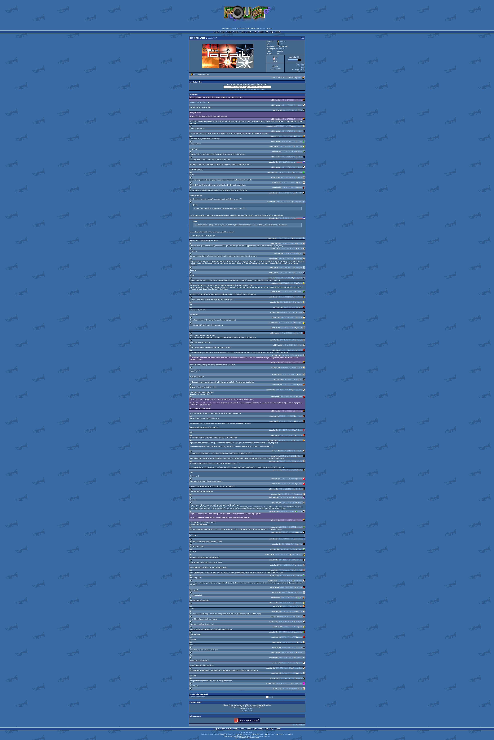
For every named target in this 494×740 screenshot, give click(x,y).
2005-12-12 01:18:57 (287, 479)
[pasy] (304, 374)
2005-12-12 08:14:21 (288, 494)
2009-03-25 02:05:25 (286, 658)
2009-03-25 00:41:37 (288, 647)
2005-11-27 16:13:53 (288, 157)
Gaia (300, 642)
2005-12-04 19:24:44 (283, 390)
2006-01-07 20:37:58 (286, 570)
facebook (236, 89)
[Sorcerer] (304, 560)
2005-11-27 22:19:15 (286, 218)
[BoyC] (304, 503)
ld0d (300, 544)
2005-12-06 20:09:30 (286, 416)
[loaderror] (304, 297)
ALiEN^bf (299, 273)
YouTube (301, 69)
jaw (301, 345)
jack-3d (299, 678)
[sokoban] (304, 632)
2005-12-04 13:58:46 (289, 385)
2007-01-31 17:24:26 (289, 627)
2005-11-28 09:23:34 (284, 278)
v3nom (299, 479)
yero (300, 355)
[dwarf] (304, 637)
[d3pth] (304, 367)
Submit (277, 32)
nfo (302, 38)
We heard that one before (198, 102)
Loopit (210, 38)
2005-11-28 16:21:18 (286, 323)
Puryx (300, 283)
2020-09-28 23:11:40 (283, 683)
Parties (236, 32)
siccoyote (299, 622)
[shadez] (304, 302)
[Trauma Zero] (304, 390)
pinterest (247, 89)
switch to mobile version (247, 732)
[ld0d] (304, 544)
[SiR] (304, 689)
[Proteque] (304, 268)
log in (295, 725)
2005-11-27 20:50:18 (286, 193)
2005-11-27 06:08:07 (283, 126)
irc (292, 734)
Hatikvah (299, 162)
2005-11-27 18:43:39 (287, 177)
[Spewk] (304, 527)
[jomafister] (304, 497)
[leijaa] (304, 532)
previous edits (247, 710)
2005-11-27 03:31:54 (288, 100)
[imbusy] (304, 549)
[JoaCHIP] (304, 193)
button (300, 653)
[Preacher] (304, 147)
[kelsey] (304, 131)
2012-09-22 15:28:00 (288, 673)
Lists (255, 32)
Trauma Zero (297, 390)
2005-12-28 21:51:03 (287, 565)
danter (300, 141)
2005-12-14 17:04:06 (287, 520)
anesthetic (298, 580)
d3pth (300, 367)
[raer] (304, 385)
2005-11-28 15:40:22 (288, 317)
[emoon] (304, 243)
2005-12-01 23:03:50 (289, 355)
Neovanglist (298, 202)
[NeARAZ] (304, 570)
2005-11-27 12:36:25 (288, 141)
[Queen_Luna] (304, 683)
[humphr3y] (304, 440)
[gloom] (304, 248)
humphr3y (298, 440)
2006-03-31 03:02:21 (288, 611)
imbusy (299, 549)
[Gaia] (304, 642)
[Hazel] (304, 397)
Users (242, 32)
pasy (300, 374)
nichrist (271, 697)
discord (285, 734)
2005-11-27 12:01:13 (288, 131)
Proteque (299, 268)
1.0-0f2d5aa (213, 734)
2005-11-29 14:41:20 (290, 345)
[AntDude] (304, 430)
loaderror (299, 297)
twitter (242, 89)
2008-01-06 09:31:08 (289, 642)
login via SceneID (251, 721)
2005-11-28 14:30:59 (290, 307)
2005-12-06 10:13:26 (288, 397)
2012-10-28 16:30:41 (287, 678)
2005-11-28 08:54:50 (286, 273)
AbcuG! (299, 292)
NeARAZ (299, 570)
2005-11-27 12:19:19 (286, 136)
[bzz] (304, 606)
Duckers (299, 136)
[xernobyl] (304, 658)
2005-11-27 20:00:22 (289, 188)
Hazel (300, 397)
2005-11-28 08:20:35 (286, 259)
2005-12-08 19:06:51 (285, 440)
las (301, 307)
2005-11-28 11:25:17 (287, 292)
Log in (216, 32)
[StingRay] (304, 489)
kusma (300, 177)
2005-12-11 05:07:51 (286, 461)
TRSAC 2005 (281, 49)
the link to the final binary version (208, 403)
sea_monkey (297, 126)
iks (301, 254)
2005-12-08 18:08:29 (287, 435)
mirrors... (301, 71)
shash (300, 317)
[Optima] (304, 616)
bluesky (258, 89)
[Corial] (304, 350)
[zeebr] (304, 494)
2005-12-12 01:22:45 (287, 484)
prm (300, 627)
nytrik (300, 183)
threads (263, 89)
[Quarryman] (304, 278)
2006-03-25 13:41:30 (290, 606)
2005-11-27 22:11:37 (284, 202)
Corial (300, 350)
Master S (299, 259)
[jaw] (304, 345)
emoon (299, 243)
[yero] (304, 355)
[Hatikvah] (304, 162)
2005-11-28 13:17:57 (287, 302)
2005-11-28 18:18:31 (287, 328)
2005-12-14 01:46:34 (285, 497)
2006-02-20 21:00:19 (288, 593)
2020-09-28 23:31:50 (289, 689)
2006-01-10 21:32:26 (286, 575)
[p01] (304, 598)
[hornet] (192, 74)
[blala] (304, 593)
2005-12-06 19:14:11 (288, 411)
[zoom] (304, 611)
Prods (222, 32)
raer (300, 385)
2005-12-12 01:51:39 (286, 489)
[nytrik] (304, 183)
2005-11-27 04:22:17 (288, 105)
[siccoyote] (304, 622)
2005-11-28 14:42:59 (287, 312)
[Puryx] (304, 283)
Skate (300, 152)
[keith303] (304, 461)
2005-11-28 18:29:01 (287, 333)
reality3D (299, 323)
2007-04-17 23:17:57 (288, 637)
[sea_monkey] (304, 126)
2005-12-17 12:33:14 (288, 532)
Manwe (299, 340)
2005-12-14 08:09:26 (288, 503)
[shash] (304, 317)
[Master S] (304, 259)
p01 (300, 598)
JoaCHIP (299, 193)
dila (301, 110)
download (300, 64)
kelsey (300, 131)
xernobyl (299, 658)
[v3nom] (304, 479)
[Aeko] (304, 647)
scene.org (263, 28)
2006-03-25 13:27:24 (286, 603)
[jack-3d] (304, 678)
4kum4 (299, 456)
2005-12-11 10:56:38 (289, 470)
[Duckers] (304, 136)
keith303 (299, 461)
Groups (229, 32)
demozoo (300, 66)
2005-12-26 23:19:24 (282, 554)
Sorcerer (299, 560)
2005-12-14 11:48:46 (286, 511)
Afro (300, 470)
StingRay (299, 489)
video (302, 68)
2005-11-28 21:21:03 (287, 340)
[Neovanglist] (304, 202)
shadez (299, 302)
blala (300, 593)
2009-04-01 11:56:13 (288, 663)
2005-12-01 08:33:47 (288, 350)
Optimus (299, 416)
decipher (299, 539)
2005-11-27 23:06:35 (287, 243)
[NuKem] (304, 435)
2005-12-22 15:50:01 (289, 544)
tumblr (252, 89)
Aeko (300, 647)
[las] (304, 307)
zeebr (300, 494)
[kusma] (304, 177)
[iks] (304, 254)
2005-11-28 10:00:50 (288, 283)
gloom (300, 248)
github (268, 736)
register (302, 725)
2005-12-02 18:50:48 (288, 367)
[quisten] (304, 312)
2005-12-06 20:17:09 (286, 421)
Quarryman (298, 278)
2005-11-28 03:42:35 (290, 254)
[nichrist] (267, 697)
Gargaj (299, 511)
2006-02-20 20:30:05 (285, 580)
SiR (301, 689)
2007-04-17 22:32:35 (286, 632)
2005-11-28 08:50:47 (286, 268)
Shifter (300, 105)
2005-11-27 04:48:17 (290, 110)
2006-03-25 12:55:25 (288, 598)
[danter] (304, 141)
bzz (301, 606)
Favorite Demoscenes (197, 697)
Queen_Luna (297, 683)
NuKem (299, 435)
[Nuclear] (304, 575)
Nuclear (299, 575)
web (214, 38)
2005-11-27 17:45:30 (288, 167)
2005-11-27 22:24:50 (284, 238)
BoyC (300, 503)
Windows (281, 41)
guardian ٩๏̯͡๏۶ (297, 554)
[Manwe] (304, 340)
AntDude (299, 430)
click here (249, 709)
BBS (266, 32)
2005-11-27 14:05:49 (288, 152)
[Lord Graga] (304, 172)
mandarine (231, 734)
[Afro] (304, 470)
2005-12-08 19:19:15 (287, 451)
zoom (300, 611)
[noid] (304, 188)
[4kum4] (304, 456)
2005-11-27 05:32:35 (288, 119)
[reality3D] (304, 323)
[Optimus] (304, 416)
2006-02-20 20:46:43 (287, 587)
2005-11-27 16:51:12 (286, 162)
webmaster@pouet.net (256, 736)
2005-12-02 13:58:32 (287, 362)
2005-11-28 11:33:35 (286, 297)
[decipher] (304, 539)
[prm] (304, 627)
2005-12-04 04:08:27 (290, 379)
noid (300, 188)
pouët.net (204, 734)
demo (280, 44)
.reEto (234, 28)
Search (260, 32)
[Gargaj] (304, 511)
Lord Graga (298, 172)
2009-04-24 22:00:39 (283, 668)
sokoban (299, 632)
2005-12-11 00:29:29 (287, 456)
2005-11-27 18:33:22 (284, 172)
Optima (299, 616)
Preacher (299, 147)
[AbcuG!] (304, 292)
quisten (299, 312)
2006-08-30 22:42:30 (287, 616)
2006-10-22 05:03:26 (285, 622)
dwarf (300, 637)
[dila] (304, 110)
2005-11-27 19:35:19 (288, 183)
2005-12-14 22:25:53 (287, 527)
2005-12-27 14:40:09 (286, 560)
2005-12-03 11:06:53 (289, 374)
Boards (249, 32)
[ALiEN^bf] (304, 273)
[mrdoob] (304, 333)
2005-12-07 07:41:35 (286, 430)
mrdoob (299, 333)
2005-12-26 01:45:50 (287, 549)
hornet (195, 74)
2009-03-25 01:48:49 (288, 653)
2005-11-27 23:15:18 (288, 248)
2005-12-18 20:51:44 (286, 539)
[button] (304, 653)
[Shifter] (304, 105)
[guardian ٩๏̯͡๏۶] (304, 554)
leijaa (300, 532)
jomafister (298, 497)
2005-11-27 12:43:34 (286, 147)
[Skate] (304, 152)
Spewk (299, 527)
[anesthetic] (304, 580)
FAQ (271, 32)
